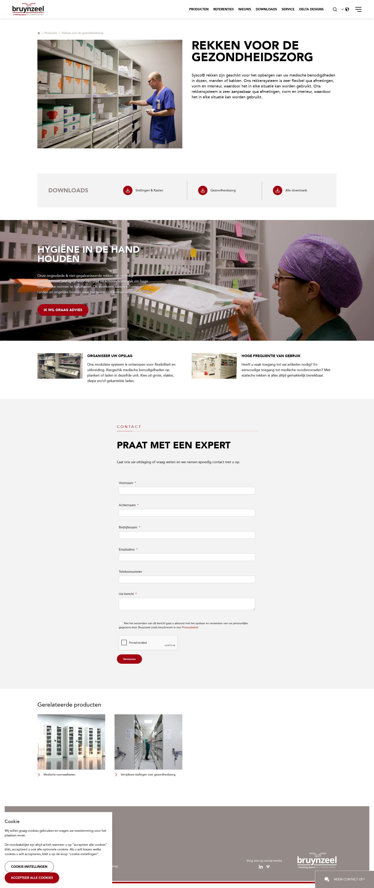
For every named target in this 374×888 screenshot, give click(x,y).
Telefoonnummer (130, 571)
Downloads (266, 9)
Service (288, 9)
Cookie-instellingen (29, 867)
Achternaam (128, 505)
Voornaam (127, 483)
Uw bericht (128, 594)
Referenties (223, 9)
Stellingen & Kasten (149, 190)
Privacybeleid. (190, 627)
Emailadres (128, 549)
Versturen (129, 659)
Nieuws (244, 9)
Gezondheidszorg (223, 190)
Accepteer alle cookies (32, 878)
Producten (199, 9)
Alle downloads (296, 190)
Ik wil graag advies (63, 310)
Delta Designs (311, 9)
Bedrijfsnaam (129, 527)
